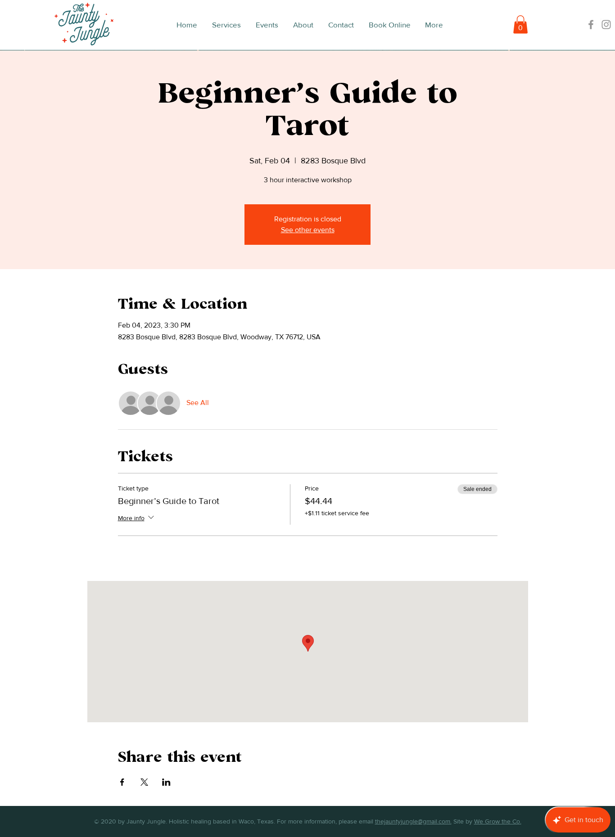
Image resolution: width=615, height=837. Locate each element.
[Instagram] (606, 24)
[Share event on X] (144, 782)
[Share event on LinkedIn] (166, 782)
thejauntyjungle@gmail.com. (413, 821)
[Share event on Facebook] (122, 782)
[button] (520, 24)
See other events (308, 230)
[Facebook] (591, 24)
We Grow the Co (497, 821)
